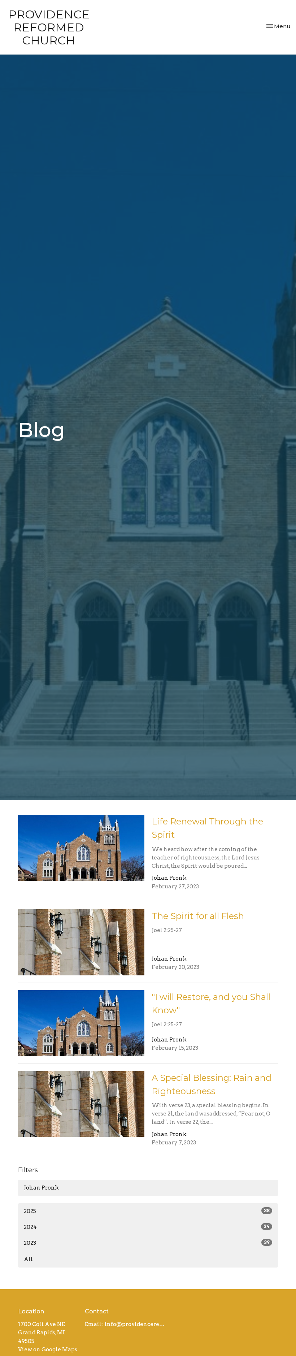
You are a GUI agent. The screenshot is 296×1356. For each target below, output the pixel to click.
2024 (147, 1227)
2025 (147, 1211)
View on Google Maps (47, 1349)
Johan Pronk (41, 1187)
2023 (147, 1243)
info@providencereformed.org (136, 1324)
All (28, 1259)
